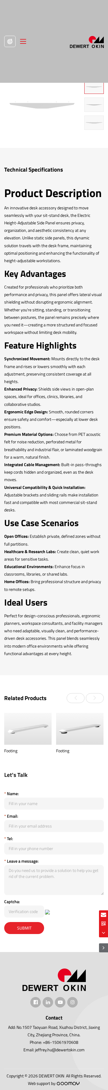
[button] (76, 698)
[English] (10, 41)
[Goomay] (68, 1084)
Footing (10, 750)
